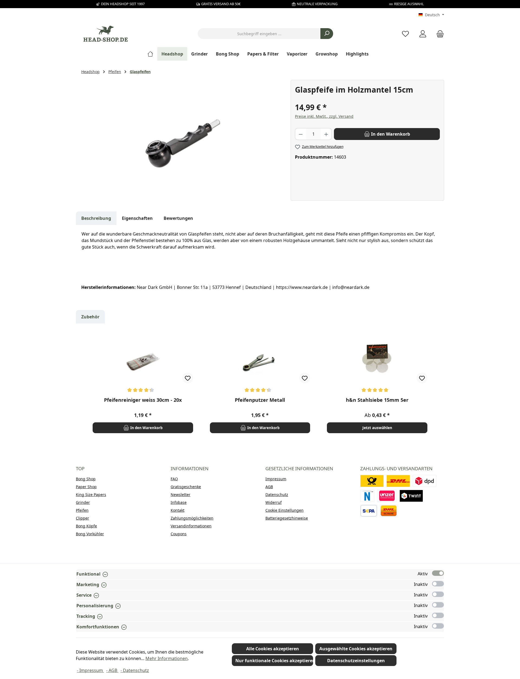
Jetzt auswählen (377, 427)
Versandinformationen (191, 525)
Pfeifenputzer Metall (260, 400)
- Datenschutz (135, 670)
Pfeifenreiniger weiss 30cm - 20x (143, 400)
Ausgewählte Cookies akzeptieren (355, 649)
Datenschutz (276, 494)
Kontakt (177, 510)
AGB (269, 486)
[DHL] (398, 481)
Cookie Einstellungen (284, 510)
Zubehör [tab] (90, 317)
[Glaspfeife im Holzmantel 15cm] (183, 138)
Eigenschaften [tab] (137, 218)
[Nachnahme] (388, 511)
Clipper (82, 518)
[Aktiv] (438, 573)
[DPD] (424, 481)
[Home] (152, 54)
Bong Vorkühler (90, 533)
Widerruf (273, 502)
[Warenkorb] (438, 33)
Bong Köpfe (86, 525)
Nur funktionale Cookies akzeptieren (274, 661)
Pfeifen (82, 510)
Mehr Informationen (166, 658)
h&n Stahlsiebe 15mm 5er (377, 400)
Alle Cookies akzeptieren (272, 649)
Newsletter (180, 494)
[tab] (96, 218)
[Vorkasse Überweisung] (368, 511)
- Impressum (90, 670)
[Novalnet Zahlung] (367, 496)
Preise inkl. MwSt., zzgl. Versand (324, 116)
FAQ (174, 478)
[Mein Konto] (422, 33)
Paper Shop (86, 486)
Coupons (179, 533)
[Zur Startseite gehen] (105, 34)
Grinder (83, 502)
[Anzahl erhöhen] (326, 134)
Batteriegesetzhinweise (286, 518)
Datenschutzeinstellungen (356, 661)
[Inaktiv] (438, 583)
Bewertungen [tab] (178, 218)
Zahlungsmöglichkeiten (192, 518)
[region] (183, 138)
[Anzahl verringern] (300, 134)
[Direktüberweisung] (387, 496)
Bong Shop (86, 478)
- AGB (112, 670)
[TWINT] (411, 496)
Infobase (179, 502)
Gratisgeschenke (186, 486)
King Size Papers (91, 494)
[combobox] (259, 33)
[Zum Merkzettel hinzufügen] (187, 378)
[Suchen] (326, 33)
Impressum (275, 478)
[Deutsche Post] (372, 481)
